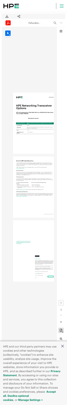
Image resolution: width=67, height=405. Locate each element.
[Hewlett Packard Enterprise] (11, 6)
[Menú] (62, 6)
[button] (62, 346)
